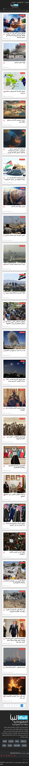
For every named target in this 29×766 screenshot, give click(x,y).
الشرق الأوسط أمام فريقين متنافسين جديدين (14, 92)
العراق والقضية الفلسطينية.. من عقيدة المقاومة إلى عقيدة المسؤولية (15, 179)
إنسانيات (24, 745)
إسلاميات (11, 741)
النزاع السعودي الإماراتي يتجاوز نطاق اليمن (16, 121)
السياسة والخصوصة (26, 759)
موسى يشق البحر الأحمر (18, 206)
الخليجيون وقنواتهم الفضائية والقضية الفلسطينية (16, 466)
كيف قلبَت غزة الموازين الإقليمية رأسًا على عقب (14, 697)
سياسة (17, 741)
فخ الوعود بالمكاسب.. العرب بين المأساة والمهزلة (16, 438)
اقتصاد (4, 741)
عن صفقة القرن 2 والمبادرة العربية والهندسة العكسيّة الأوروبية (15, 610)
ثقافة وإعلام (17, 745)
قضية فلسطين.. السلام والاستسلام (15, 667)
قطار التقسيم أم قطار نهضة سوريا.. (15, 293)
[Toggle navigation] (27, 11)
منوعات (10, 745)
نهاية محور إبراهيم (19, 63)
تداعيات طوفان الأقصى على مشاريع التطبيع (14, 495)
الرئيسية (27, 2)
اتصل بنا (13, 2)
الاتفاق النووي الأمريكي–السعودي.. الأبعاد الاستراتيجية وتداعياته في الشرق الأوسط (15, 35)
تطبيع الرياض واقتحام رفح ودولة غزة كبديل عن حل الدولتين (15, 524)
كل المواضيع (20, 2)
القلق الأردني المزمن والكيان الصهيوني (17, 553)
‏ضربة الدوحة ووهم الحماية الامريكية (14, 264)
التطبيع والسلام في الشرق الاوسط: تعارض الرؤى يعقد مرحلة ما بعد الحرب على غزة (15, 640)
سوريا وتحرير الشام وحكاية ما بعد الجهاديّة (15, 409)
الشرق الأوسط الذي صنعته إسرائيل (15, 235)
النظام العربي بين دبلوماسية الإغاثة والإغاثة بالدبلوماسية (15, 582)
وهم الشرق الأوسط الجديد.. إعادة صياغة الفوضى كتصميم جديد (15, 380)
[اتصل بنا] (19, 9)
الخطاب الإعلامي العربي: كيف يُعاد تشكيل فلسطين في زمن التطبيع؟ (15, 322)
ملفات (4, 745)
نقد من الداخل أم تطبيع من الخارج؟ (15, 350)
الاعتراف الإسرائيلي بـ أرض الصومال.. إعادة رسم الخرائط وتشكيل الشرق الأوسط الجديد (16, 151)
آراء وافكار (23, 741)
